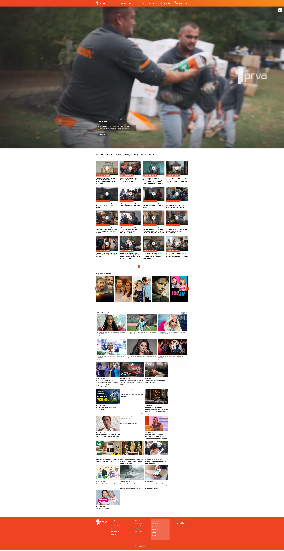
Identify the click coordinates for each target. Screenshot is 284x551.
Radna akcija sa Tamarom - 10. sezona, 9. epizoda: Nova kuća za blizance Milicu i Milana (153, 205)
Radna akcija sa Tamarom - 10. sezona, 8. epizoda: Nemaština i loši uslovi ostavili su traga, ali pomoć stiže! (176, 205)
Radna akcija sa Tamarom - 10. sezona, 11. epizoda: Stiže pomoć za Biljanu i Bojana (106, 205)
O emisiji (152, 155)
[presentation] (96, 288)
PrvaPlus (155, 524)
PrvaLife (154, 535)
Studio (112, 528)
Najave (143, 155)
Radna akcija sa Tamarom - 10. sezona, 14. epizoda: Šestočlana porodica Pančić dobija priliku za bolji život (130, 180)
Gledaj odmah (102, 134)
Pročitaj (127, 155)
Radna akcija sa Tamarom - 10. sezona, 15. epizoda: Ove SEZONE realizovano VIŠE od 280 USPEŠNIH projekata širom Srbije (106, 181)
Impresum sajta (137, 520)
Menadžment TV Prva (116, 526)
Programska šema (121, 3)
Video (148, 3)
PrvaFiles (155, 538)
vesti (154, 3)
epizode (118, 155)
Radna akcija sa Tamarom (104, 155)
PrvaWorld (155, 529)
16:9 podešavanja (115, 531)
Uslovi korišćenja (138, 523)
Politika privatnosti (138, 531)
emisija (131, 3)
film (137, 3)
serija (142, 3)
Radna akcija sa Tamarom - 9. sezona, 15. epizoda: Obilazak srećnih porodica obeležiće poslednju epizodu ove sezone (177, 255)
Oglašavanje (113, 534)
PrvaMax (154, 526)
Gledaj (136, 155)
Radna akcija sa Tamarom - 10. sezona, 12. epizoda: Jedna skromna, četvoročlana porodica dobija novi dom (176, 180)
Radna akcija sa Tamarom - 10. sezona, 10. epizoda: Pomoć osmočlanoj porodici (130, 204)
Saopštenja (136, 528)
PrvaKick (154, 532)
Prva (112, 523)
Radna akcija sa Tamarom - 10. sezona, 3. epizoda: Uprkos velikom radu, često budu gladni (106, 255)
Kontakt (113, 520)
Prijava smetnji (137, 526)
